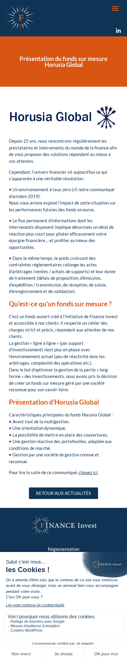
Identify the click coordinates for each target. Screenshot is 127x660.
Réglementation (63, 549)
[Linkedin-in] (118, 30)
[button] (115, 8)
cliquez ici (88, 472)
